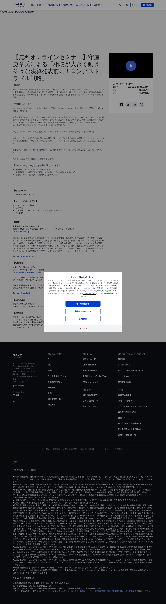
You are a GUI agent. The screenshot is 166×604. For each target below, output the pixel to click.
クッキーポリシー (89, 293)
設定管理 (83, 319)
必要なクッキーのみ (83, 311)
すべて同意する (83, 304)
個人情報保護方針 (107, 293)
